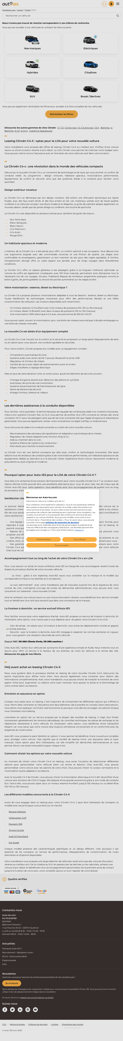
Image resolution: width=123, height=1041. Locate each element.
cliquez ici (79, 530)
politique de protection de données (62, 522)
